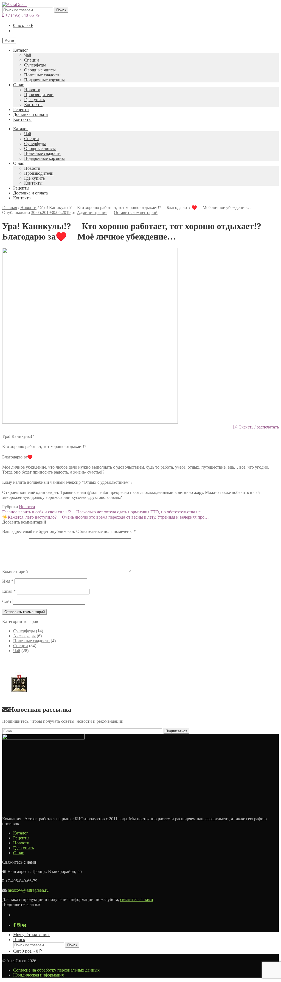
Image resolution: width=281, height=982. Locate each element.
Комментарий (15, 571)
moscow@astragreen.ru (28, 890)
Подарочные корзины (44, 79)
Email (9, 591)
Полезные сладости (42, 75)
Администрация (92, 212)
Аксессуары (24, 635)
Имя (7, 581)
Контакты (33, 104)
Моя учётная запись (31, 934)
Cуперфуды (35, 65)
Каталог (20, 50)
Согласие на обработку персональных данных (56, 970)
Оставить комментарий (136, 212)
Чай (27, 55)
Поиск (61, 10)
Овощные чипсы (40, 70)
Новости (32, 89)
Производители (39, 94)
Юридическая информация (38, 975)
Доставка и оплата (30, 114)
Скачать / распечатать (258, 427)
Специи (31, 60)
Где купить (34, 99)
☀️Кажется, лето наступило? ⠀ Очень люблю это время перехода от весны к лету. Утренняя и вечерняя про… (105, 517)
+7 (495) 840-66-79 (22, 15)
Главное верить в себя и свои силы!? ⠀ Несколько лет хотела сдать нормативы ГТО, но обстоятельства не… (103, 512)
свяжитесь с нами (136, 899)
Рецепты (21, 109)
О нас (18, 84)
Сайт (7, 601)
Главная (9, 207)
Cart (27, 951)
